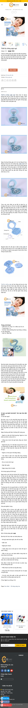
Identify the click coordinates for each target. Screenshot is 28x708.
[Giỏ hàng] (25, 5)
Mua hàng (13, 70)
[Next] (24, 27)
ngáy (24, 247)
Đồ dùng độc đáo (18, 9)
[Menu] (2, 4)
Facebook (6, 701)
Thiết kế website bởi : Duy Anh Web (14, 704)
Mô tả (2, 88)
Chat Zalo (6, 698)
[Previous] (3, 27)
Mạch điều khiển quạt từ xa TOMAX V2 (7, 627)
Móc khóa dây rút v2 (20, 625)
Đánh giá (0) (3, 91)
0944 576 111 (6, 696)
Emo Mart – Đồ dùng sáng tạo (12, 586)
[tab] (14, 89)
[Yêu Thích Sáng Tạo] (14, 4)
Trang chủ (8, 9)
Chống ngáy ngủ (8, 77)
